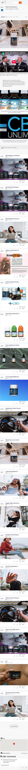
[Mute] (25, 66)
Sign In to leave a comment (10, 147)
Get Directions (24, 753)
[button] (14, 59)
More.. (23, 182)
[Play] (0, 66)
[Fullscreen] (27, 66)
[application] (14, 59)
